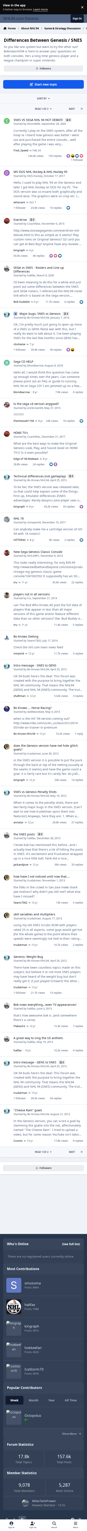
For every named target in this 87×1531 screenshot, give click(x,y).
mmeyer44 (34, 522)
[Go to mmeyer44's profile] (7, 520)
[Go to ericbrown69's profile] (7, 405)
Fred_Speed (21, 150)
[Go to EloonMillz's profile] (7, 121)
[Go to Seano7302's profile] (7, 638)
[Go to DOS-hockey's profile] (7, 173)
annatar (18, 822)
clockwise (19, 344)
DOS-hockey (34, 176)
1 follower (77, 160)
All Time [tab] (71, 1400)
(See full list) (71, 1244)
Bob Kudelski (22, 302)
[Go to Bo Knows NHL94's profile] (7, 315)
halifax (31, 275)
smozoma (32, 1283)
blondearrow (35, 365)
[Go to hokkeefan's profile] (13, 1349)
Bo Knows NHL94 (38, 317)
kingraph (19, 250)
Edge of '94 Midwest (26, 459)
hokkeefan (33, 1347)
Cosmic (18, 1141)
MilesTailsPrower (44, 1501)
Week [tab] (14, 1400)
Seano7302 (34, 640)
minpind (19, 653)
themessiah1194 (24, 421)
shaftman (20, 696)
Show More (69, 1434)
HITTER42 (20, 540)
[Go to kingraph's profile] (13, 1328)
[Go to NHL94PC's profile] (7, 553)
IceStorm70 (34, 1369)
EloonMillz (33, 124)
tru (15, 582)
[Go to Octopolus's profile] (13, 1417)
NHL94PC (33, 556)
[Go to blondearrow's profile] (7, 363)
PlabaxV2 (19, 1026)
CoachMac (33, 223)
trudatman (34, 753)
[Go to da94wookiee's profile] (7, 709)
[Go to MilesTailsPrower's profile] (25, 1503)
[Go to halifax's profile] (7, 269)
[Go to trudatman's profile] (7, 747)
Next (72, 108)
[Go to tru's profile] (7, 595)
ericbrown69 (35, 408)
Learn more (8, 7)
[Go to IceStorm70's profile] (13, 1371)
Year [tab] (51, 1400)
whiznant (19, 202)
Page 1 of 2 (41, 108)
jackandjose (21, 864)
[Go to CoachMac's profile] (7, 221)
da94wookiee (35, 712)
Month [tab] (33, 1400)
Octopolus (32, 1415)
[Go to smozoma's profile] (13, 1285)
